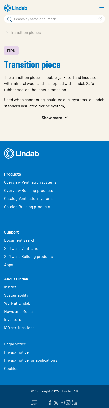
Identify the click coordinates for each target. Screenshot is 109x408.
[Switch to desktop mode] (34, 402)
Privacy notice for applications (30, 360)
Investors (12, 319)
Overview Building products (28, 190)
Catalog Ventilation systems (28, 198)
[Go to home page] (16, 8)
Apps (8, 264)
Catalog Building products (27, 206)
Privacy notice (16, 351)
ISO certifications (19, 327)
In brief (10, 286)
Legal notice (15, 343)
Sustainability (16, 295)
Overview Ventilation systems (30, 182)
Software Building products (28, 256)
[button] (54, 117)
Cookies (11, 368)
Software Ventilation (22, 248)
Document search (19, 240)
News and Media (18, 311)
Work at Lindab (17, 303)
